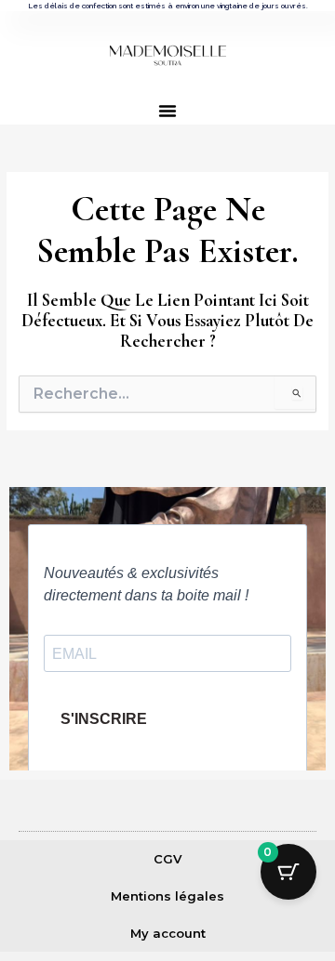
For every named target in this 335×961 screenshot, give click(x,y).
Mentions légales (167, 896)
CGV (167, 858)
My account (168, 933)
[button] (167, 111)
